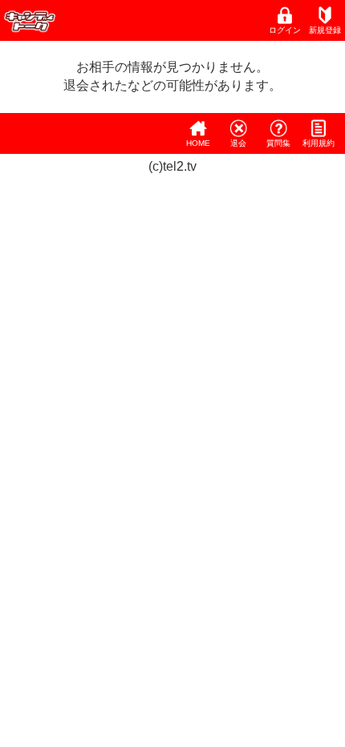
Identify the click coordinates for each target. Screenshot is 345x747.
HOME (198, 143)
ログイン (285, 30)
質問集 (278, 143)
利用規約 (318, 143)
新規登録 (325, 30)
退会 (238, 143)
